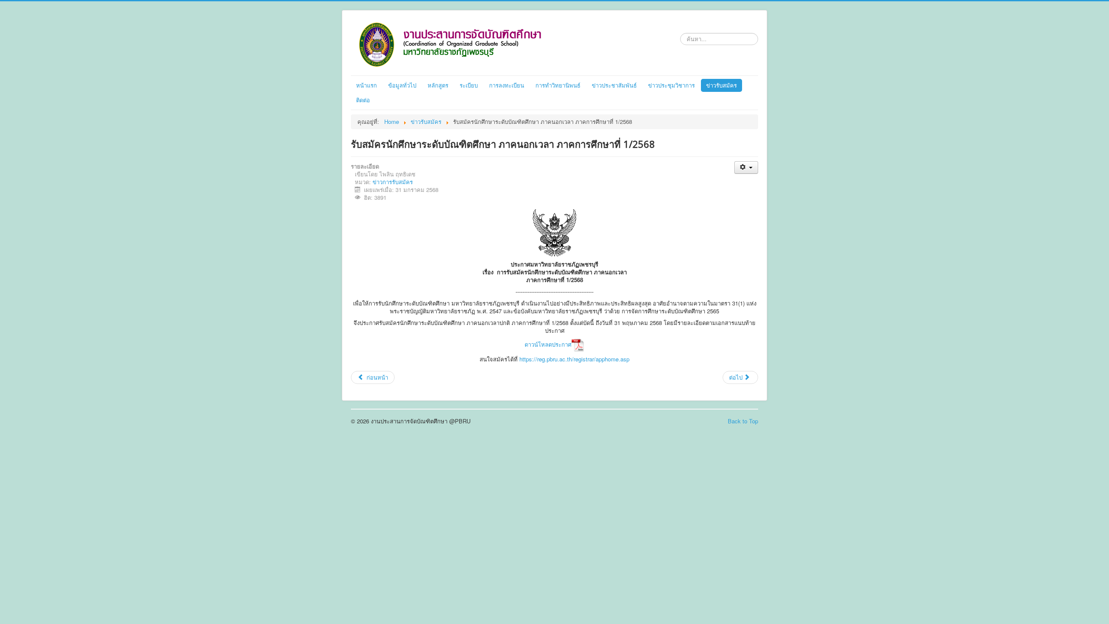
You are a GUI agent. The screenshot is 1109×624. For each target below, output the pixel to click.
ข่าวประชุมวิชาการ (671, 85)
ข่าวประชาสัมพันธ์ (614, 85)
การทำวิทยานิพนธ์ (557, 85)
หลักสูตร (438, 85)
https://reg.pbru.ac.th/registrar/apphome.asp (574, 359)
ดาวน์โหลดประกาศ (548, 344)
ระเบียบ (469, 85)
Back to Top (743, 421)
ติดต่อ (363, 100)
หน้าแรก (366, 85)
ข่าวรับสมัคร (721, 85)
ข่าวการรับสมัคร (393, 182)
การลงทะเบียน (506, 85)
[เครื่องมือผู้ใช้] (746, 167)
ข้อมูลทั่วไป (402, 85)
